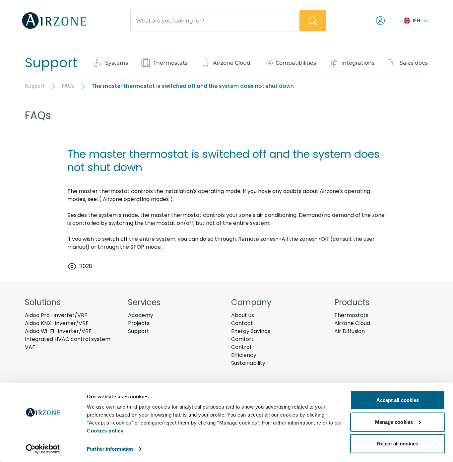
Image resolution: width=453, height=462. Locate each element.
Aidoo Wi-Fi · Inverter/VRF (58, 331)
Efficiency (243, 355)
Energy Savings (250, 331)
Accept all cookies (397, 400)
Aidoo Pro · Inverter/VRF (56, 315)
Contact (242, 323)
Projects (139, 323)
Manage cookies (394, 422)
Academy (140, 315)
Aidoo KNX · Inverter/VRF (57, 323)
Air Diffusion (349, 331)
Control (241, 347)
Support (138, 331)
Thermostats (351, 315)
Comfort (242, 339)
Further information (110, 449)
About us (242, 315)
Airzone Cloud (352, 323)
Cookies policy (105, 430)
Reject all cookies (397, 443)
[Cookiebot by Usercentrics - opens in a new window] (43, 449)
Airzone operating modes (135, 199)
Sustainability (248, 363)
